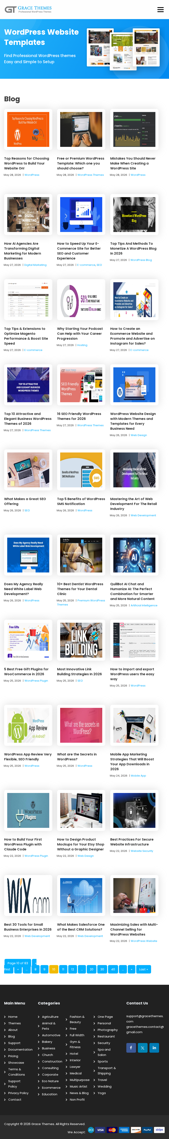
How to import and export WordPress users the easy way (132, 674)
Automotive (51, 1035)
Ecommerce (51, 1087)
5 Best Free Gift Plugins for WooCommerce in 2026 (26, 671)
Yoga (102, 1093)
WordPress (32, 175)
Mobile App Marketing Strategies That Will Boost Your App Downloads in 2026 (132, 761)
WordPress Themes (90, 175)
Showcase (16, 1062)
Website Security (142, 851)
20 (91, 969)
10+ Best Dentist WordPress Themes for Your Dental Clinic (80, 589)
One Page (105, 1016)
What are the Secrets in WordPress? (77, 757)
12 (72, 969)
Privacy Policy (18, 1093)
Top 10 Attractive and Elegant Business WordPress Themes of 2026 (28, 418)
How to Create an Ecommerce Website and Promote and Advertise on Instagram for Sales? (132, 336)
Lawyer (75, 1067)
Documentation (20, 1049)
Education (49, 1094)
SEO (99, 265)
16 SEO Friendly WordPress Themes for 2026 (79, 416)
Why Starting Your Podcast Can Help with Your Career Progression (80, 333)
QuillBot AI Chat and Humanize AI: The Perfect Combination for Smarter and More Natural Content (132, 591)
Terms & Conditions (16, 1072)
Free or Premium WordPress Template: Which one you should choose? (80, 163)
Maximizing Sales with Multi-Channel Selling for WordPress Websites (134, 929)
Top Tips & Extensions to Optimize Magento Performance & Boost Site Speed (26, 336)
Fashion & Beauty (77, 1019)
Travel (102, 1080)
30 (102, 969)
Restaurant (106, 1036)
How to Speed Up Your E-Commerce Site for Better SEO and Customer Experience (79, 251)
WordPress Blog (141, 260)
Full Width (77, 1035)
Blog (11, 1036)
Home (13, 1016)
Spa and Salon (104, 1052)
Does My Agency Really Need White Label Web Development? (23, 589)
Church (47, 1055)
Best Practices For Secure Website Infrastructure (132, 842)
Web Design (139, 435)
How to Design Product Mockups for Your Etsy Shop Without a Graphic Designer (80, 844)
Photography (108, 1030)
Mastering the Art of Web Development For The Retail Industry (133, 504)
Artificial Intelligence (144, 605)
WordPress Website (144, 941)
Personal (104, 1023)
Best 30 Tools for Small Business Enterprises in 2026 (28, 927)
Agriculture (50, 1016)
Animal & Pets (48, 1026)
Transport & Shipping (107, 1070)
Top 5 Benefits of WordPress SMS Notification (81, 501)
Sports (103, 1061)
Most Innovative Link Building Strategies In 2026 (79, 671)
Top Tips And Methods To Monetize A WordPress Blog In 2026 (133, 248)
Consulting (50, 1068)
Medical (76, 1073)
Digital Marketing (35, 265)
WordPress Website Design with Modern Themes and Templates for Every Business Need (133, 421)
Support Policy (14, 1084)
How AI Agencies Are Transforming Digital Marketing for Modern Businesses (22, 251)
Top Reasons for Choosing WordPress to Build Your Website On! (26, 163)
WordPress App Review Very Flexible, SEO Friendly (28, 757)
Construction (52, 1061)
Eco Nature (50, 1081)
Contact (14, 1099)
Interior (75, 1060)
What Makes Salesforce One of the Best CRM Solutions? (81, 927)
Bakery (47, 1042)
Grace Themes (42, 1124)
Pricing (13, 1056)
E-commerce (86, 265)
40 (113, 969)
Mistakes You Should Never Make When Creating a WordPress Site (133, 163)
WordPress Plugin (36, 681)
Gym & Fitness (75, 1044)
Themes (14, 1023)
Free (73, 1028)
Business (48, 1048)
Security (104, 1043)
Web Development (143, 515)
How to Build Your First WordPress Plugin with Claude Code (23, 844)
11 (63, 969)
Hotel (74, 1053)
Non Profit (77, 1099)
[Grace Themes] (28, 11)
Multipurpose (80, 1080)
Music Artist (78, 1086)
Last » (143, 969)
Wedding (104, 1086)
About (13, 1030)
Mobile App (138, 776)
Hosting (82, 345)
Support (14, 1043)
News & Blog (79, 1093)
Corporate (50, 1074)
